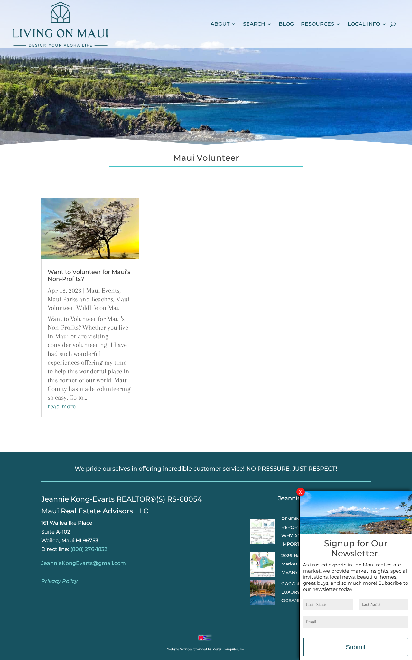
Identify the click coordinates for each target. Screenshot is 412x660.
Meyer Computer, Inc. (228, 649)
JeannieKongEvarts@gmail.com (83, 563)
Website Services (179, 649)
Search (254, 24)
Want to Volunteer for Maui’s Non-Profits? (89, 275)
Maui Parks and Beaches (80, 299)
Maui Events (102, 290)
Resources (317, 24)
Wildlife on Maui (99, 308)
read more (62, 406)
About (220, 24)
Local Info (364, 24)
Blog (286, 24)
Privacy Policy (59, 581)
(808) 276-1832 (88, 549)
